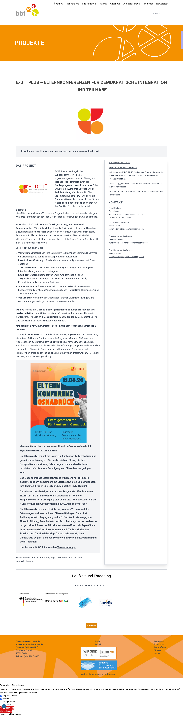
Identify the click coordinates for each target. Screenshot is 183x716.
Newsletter (162, 3)
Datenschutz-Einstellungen (12, 685)
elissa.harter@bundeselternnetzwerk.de (126, 214)
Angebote (115, 3)
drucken (157, 653)
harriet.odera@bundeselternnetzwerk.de (126, 229)
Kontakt (116, 202)
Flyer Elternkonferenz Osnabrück (38, 450)
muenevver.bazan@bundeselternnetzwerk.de (128, 243)
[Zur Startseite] (51, 4)
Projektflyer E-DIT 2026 (119, 162)
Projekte (103, 3)
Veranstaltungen (131, 3)
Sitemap (157, 650)
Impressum (159, 641)
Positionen (148, 3)
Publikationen (89, 3)
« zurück (91, 625)
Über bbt (58, 3)
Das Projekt (26, 165)
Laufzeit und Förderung (91, 576)
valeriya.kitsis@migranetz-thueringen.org (126, 256)
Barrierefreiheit (160, 647)
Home (97, 641)
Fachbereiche (72, 3)
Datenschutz (159, 644)
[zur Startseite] (27, 10)
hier (119, 183)
